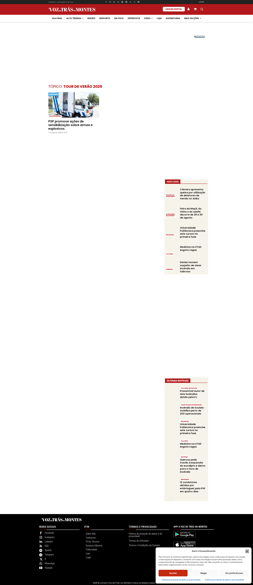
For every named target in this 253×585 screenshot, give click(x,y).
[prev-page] (167, 499)
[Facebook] (106, 2)
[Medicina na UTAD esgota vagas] (171, 250)
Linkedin (49, 541)
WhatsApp (49, 563)
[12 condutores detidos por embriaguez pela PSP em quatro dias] (171, 484)
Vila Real (169, 254)
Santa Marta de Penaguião (191, 405)
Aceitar (173, 573)
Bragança (170, 235)
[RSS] (118, 2)
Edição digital (174, 9)
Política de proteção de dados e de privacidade (181, 580)
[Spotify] (122, 2)
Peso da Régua (55, 116)
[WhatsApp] (134, 2)
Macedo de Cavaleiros (170, 195)
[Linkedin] (114, 2)
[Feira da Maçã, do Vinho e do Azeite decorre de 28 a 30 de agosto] (171, 212)
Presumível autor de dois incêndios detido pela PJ (192, 394)
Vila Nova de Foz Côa (189, 388)
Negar (203, 573)
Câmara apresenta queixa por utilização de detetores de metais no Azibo (192, 194)
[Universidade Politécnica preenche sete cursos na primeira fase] (171, 231)
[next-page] (171, 499)
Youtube (48, 567)
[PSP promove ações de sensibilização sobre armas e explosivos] (73, 105)
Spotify (48, 550)
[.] (188, 9)
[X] (130, 2)
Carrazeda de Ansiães (170, 215)
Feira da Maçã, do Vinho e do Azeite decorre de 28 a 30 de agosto (191, 213)
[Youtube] (138, 2)
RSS (47, 545)
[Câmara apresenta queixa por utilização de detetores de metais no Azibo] (171, 193)
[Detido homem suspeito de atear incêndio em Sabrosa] (171, 266)
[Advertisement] (126, 56)
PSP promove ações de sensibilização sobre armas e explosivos (70, 125)
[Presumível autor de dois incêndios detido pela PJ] (171, 393)
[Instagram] (110, 2)
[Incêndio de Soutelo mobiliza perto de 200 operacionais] (171, 409)
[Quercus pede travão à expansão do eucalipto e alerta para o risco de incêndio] (171, 461)
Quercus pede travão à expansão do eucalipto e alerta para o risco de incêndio (192, 466)
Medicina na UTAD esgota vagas (190, 248)
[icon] (195, 9)
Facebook (49, 532)
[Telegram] (126, 2)
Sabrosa (169, 269)
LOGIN (201, 2)
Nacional (184, 457)
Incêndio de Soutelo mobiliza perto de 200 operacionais (192, 410)
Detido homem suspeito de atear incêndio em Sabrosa (190, 267)
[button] (247, 551)
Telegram (49, 554)
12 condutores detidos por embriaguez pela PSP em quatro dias (192, 487)
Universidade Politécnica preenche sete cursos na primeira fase (192, 232)
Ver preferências (234, 573)
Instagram (49, 537)
